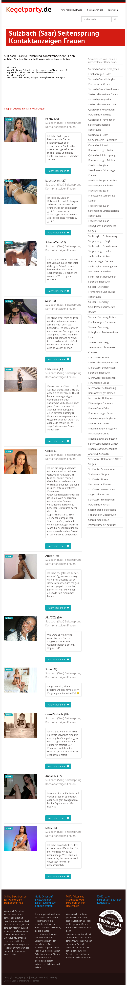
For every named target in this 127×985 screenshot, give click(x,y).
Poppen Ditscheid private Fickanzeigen (24, 108)
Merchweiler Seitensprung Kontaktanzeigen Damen (102, 390)
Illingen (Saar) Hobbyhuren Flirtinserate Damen (102, 421)
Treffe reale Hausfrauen (71, 10)
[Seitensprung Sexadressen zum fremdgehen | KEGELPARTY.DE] (28, 10)
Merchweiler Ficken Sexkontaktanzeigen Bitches (103, 360)
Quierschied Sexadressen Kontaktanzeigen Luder (101, 147)
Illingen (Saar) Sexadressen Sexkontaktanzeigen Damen (103, 441)
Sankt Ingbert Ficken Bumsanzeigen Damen (100, 259)
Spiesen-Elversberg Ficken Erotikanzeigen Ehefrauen (102, 319)
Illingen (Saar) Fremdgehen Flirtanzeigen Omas (102, 431)
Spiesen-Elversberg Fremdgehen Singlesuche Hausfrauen (101, 291)
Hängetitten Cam (39, 977)
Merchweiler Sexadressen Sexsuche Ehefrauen (102, 370)
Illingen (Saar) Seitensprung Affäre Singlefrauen (102, 451)
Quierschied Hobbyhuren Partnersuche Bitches (101, 112)
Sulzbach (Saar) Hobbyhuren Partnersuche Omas (103, 82)
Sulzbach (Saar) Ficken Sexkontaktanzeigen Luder (102, 102)
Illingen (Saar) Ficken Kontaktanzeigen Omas (100, 411)
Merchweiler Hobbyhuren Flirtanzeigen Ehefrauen (101, 400)
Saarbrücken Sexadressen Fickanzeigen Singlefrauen (102, 512)
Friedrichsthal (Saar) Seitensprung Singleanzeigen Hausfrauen (103, 210)
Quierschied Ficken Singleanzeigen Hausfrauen (102, 137)
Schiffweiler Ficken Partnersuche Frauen (99, 482)
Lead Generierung (20, 980)
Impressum (113, 10)
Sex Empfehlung (95, 10)
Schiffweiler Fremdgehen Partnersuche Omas (101, 502)
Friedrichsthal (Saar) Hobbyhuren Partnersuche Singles (102, 225)
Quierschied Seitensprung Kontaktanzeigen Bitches (101, 158)
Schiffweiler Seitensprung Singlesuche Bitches (101, 492)
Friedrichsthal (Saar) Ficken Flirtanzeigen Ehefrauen (102, 183)
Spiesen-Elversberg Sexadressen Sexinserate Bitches (101, 306)
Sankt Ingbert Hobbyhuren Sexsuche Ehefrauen (102, 279)
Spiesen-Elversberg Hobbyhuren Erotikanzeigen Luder (103, 332)
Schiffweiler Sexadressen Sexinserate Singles (101, 472)
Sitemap (35, 980)
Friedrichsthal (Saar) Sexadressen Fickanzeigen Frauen (102, 170)
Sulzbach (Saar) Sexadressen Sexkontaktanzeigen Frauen (103, 92)
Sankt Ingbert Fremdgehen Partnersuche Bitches (102, 269)
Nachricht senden (57, 170)
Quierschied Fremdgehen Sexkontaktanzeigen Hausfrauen (101, 124)
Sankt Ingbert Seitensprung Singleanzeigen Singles (102, 238)
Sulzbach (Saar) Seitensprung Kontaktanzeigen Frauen (63, 125)
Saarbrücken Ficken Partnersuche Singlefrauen (102, 522)
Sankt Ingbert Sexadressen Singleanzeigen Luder (102, 249)
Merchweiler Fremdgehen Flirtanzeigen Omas (102, 380)
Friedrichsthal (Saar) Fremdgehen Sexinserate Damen (101, 195)
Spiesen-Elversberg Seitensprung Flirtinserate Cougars (101, 347)
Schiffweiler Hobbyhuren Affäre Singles (104, 461)
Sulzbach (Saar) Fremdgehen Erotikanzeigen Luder (103, 71)
